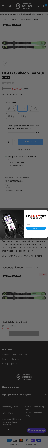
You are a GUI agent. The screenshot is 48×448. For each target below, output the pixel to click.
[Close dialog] (46, 212)
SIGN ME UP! (36, 228)
